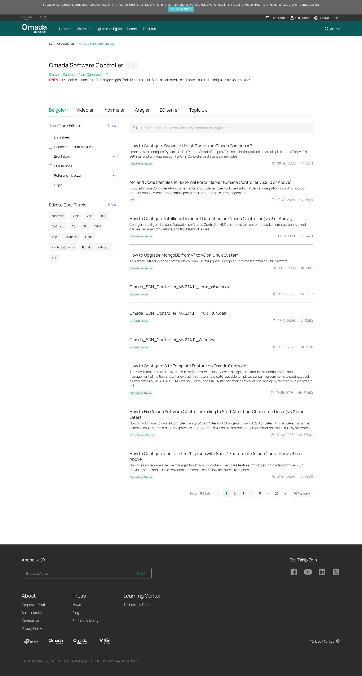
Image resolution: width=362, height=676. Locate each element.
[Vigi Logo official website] (43, 17)
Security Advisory (85, 620)
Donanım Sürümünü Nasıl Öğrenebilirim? (78, 74)
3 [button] (243, 493)
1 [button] (226, 493)
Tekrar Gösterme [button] (181, 9)
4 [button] (251, 493)
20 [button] (277, 493)
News (76, 604)
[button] (275, 18)
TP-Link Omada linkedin (322, 572)
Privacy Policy (32, 628)
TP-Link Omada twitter (336, 572)
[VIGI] (104, 641)
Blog (75, 612)
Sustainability (32, 612)
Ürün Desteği (65, 44)
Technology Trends (138, 604)
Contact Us (30, 620)
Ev (50, 44)
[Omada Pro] (80, 641)
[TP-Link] (31, 641)
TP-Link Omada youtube (308, 572)
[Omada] (55, 641)
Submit (135, 127)
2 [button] (235, 493)
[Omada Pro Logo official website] (27, 17)
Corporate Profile (34, 604)
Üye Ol (142, 573)
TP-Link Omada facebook (294, 572)
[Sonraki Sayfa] (285, 493)
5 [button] (260, 493)
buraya (304, 5)
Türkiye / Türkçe (322, 641)
